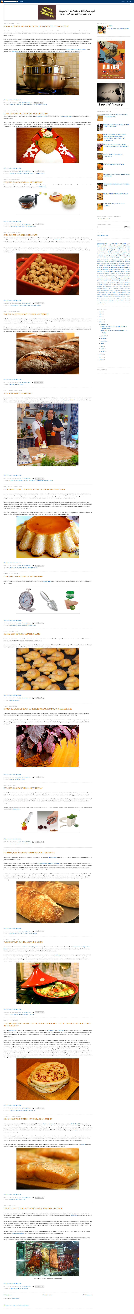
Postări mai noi (8, 1295)
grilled (99, 267)
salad (116, 282)
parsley (111, 296)
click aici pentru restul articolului (12, 100)
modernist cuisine (22, 480)
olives (100, 282)
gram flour (99, 271)
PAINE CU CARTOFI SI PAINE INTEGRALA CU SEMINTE (26, 314)
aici (64, 402)
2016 (101, 311)
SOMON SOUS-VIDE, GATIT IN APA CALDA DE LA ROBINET (28, 1119)
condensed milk (22, 567)
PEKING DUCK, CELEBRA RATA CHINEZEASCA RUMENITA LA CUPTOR (33, 1208)
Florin (111, 25)
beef (117, 269)
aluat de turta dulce (41, 116)
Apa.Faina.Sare (52, 857)
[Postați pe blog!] (37, 103)
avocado (121, 288)
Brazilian (13, 567)
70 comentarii (26, 478)
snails (128, 298)
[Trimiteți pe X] (39, 103)
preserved (128, 271)
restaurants (100, 261)
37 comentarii (26, 1108)
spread (127, 300)
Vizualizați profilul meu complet (118, 28)
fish (11, 1199)
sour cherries (104, 300)
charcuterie (126, 277)
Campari (99, 286)
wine (115, 284)
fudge (119, 279)
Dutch (104, 286)
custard (114, 279)
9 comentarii (26, 382)
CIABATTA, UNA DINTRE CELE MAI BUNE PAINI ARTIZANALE (29, 852)
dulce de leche (121, 265)
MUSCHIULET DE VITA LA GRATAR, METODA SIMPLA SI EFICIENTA (116, 125)
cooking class (100, 279)
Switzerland (105, 269)
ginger (38, 173)
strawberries (127, 282)
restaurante (16, 1233)
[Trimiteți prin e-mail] (35, 103)
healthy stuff (126, 279)
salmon (32, 104)
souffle (98, 300)
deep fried (106, 260)
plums (98, 298)
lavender (115, 294)
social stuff (127, 250)
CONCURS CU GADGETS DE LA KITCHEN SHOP (23, 182)
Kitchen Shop (16, 51)
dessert (32, 173)
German (109, 286)
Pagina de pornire (47, 1295)
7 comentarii (26, 102)
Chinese (12, 1288)
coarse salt (107, 265)
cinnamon (26, 173)
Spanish (99, 288)
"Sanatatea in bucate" (69, 400)
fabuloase (21, 1233)
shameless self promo (117, 248)
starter (125, 252)
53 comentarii (26, 931)
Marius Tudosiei (75, 1124)
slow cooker (121, 273)
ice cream (103, 248)
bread (17, 384)
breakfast (127, 288)
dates (100, 292)
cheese (12, 1110)
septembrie (104, 341)
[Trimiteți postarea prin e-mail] (32, 102)
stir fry (121, 282)
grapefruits (124, 292)
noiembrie (104, 336)
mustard (122, 280)
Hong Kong (115, 286)
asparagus (116, 288)
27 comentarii (26, 565)
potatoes (124, 256)
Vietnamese (104, 288)
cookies (128, 290)
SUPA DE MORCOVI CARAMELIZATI (18, 393)
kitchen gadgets (15, 104)
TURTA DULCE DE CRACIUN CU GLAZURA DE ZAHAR (26, 113)
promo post (26, 104)
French (108, 254)
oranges (105, 282)
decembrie (104, 324)
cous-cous (108, 279)
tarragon (113, 275)
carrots (13, 480)
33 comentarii (26, 698)
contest (12, 226)
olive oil (128, 280)
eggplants (122, 269)
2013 (101, 319)
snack (39, 305)
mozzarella (115, 280)
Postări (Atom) (15, 1298)
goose (119, 292)
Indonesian (100, 277)
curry (113, 265)
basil (112, 277)
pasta (122, 271)
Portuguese (126, 286)
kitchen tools (105, 263)
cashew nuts (58, 240)
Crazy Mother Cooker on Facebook (104, 218)
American (120, 275)
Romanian (18, 779)
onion (126, 260)
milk (112, 271)
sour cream (100, 275)
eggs (128, 269)
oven (42, 173)
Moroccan (17, 1014)
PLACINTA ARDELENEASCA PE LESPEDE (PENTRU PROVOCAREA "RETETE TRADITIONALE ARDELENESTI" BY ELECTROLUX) (48, 1024)
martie (103, 351)
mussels (117, 271)
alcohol (128, 263)
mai (102, 346)
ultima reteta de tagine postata (30, 947)
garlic (110, 292)
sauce (98, 269)
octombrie (104, 338)
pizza (128, 296)
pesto (124, 296)
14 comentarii (26, 171)
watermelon (126, 302)
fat (103, 292)
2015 (101, 314)
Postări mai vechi (87, 1295)
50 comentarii (26, 224)
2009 (101, 359)
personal (121, 267)
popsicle (111, 282)
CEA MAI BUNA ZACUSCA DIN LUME (113, 164)
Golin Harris (51, 1030)
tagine (32, 1014)
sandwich (107, 273)
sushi (100, 284)
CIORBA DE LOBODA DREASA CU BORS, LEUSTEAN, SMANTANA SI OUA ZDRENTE (38, 709)
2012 (101, 322)
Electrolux (61, 1030)
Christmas (18, 173)
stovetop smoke (41, 104)
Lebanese (113, 263)
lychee (127, 294)
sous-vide (22, 1199)
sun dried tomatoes (110, 302)
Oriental (113, 261)
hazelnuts (104, 294)
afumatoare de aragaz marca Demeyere (76, 49)
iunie (102, 343)
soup (51, 480)
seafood (101, 258)
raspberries (112, 298)
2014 (101, 317)
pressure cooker (35, 480)
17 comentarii (26, 1012)
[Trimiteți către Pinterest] (42, 103)
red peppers (118, 298)
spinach (122, 300)
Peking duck (74, 1215)
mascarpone (99, 296)
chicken (115, 254)
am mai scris (12, 1030)
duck (17, 1288)
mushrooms (114, 267)
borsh (12, 779)
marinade (105, 267)
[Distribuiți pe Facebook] (41, 103)
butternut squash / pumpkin (102, 290)
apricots (110, 288)
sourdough (33, 933)
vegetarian (119, 246)
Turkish (103, 250)
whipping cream (107, 284)
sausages (113, 273)
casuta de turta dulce (66, 116)
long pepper (23, 305)
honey (109, 294)
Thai (109, 252)
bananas (106, 277)
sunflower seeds (118, 302)
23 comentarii (26, 777)
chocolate (127, 254)
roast (34, 305)
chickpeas (123, 290)
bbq (116, 277)
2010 (101, 357)
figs (106, 292)
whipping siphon (100, 303)
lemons (99, 280)
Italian (22, 933)
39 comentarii (26, 841)
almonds (112, 269)
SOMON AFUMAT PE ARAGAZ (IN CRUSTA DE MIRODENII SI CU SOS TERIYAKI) (36, 26)
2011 (101, 354)
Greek (126, 275)
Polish (121, 286)
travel (128, 248)
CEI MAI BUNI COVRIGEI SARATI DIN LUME (22, 634)
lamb (11, 1014)
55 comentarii (26, 303)
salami (123, 298)
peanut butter (118, 296)
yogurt (121, 254)
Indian (114, 258)
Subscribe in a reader (102, 235)
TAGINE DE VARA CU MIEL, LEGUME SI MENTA (23, 942)
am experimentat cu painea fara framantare (48, 863)
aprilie (103, 349)
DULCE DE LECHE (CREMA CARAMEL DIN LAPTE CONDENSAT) (115, 116)
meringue (106, 296)
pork (127, 267)
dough (18, 1110)
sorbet (127, 273)
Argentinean (120, 284)
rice (129, 256)
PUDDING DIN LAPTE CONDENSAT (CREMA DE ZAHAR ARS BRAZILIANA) (34, 489)
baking (12, 173)
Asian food (100, 246)
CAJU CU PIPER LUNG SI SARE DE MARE (20, 235)
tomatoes (100, 254)
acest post (57, 955)
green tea (107, 271)
